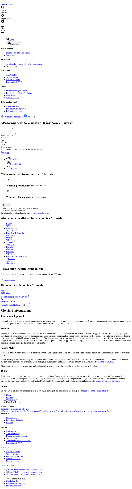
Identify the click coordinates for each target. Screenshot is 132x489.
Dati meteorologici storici (16, 91)
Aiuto (11, 40)
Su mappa (6, 152)
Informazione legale (14, 111)
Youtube (37, 474)
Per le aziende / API (14, 82)
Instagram (38, 472)
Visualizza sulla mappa (14, 117)
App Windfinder (12, 75)
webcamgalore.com (41, 213)
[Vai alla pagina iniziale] (1, 2)
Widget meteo (11, 66)
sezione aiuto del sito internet (96, 391)
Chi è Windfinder (13, 80)
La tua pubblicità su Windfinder (19, 93)
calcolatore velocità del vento (107, 381)
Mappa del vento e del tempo (18, 53)
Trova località (9, 280)
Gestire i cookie (12, 98)
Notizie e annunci (13, 95)
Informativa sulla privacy (16, 109)
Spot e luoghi (11, 55)
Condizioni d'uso (13, 106)
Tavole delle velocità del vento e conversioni (24, 64)
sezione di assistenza (106, 362)
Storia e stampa (12, 77)
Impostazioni (15, 44)
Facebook (31, 117)
